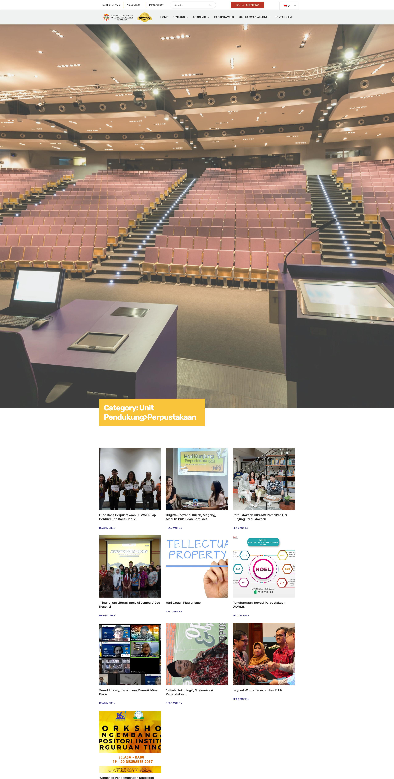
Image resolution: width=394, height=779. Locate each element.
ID (288, 5)
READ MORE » (107, 527)
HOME (164, 17)
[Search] (210, 5)
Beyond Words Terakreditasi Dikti (257, 690)
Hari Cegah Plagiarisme (183, 602)
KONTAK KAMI (283, 17)
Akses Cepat (133, 5)
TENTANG (179, 17)
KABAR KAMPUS (224, 17)
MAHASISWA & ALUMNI (253, 17)
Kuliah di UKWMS (111, 5)
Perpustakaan (156, 5)
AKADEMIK (199, 17)
